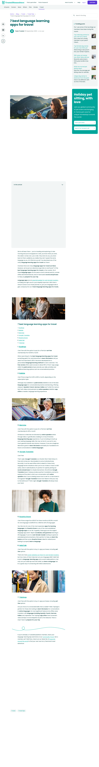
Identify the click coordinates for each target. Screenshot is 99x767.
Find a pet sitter (32, 2)
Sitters (25, 7)
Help (78, 2)
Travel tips (21, 711)
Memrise (21, 333)
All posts (6, 7)
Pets (30, 7)
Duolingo (21, 328)
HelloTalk (21, 340)
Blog (17, 14)
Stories (35, 7)
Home (12, 14)
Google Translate (24, 335)
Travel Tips (30, 14)
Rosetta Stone (23, 338)
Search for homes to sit (82, 128)
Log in (84, 2)
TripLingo (21, 343)
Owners (13, 7)
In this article (18, 185)
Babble (21, 330)
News (19, 7)
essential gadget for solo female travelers (45, 280)
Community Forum (48, 637)
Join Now (92, 2)
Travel (42, 7)
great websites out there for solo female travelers (43, 555)
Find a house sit (43, 2)
